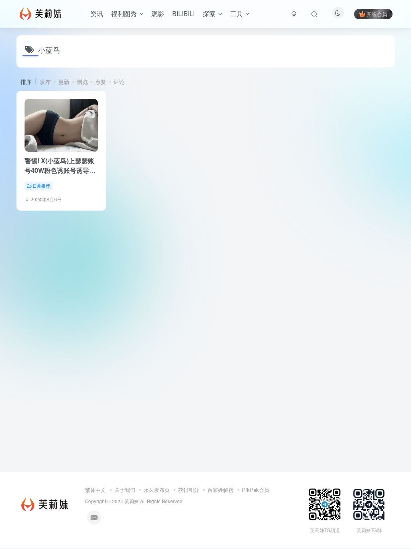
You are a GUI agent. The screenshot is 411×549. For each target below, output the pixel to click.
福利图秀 (124, 13)
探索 (209, 13)
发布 (45, 82)
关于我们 (124, 490)
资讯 (96, 13)
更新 (63, 82)
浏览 (82, 82)
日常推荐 (41, 185)
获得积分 (188, 490)
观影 (157, 13)
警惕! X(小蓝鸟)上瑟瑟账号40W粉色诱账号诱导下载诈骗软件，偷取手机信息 (60, 175)
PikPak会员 (255, 490)
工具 (236, 13)
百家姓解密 (221, 490)
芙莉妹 (131, 501)
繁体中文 (95, 490)
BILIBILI (183, 13)
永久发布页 (157, 490)
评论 (119, 82)
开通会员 (376, 14)
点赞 (100, 82)
